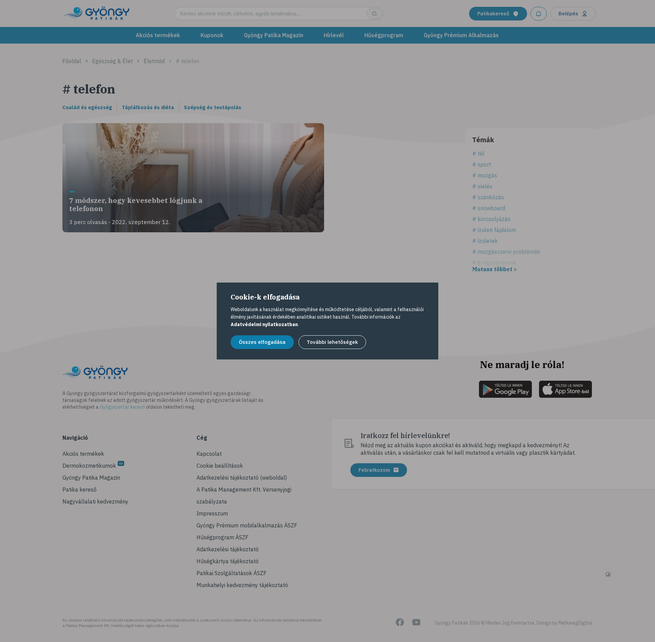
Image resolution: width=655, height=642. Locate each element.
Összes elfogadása (262, 342)
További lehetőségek (332, 342)
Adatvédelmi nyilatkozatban (264, 324)
